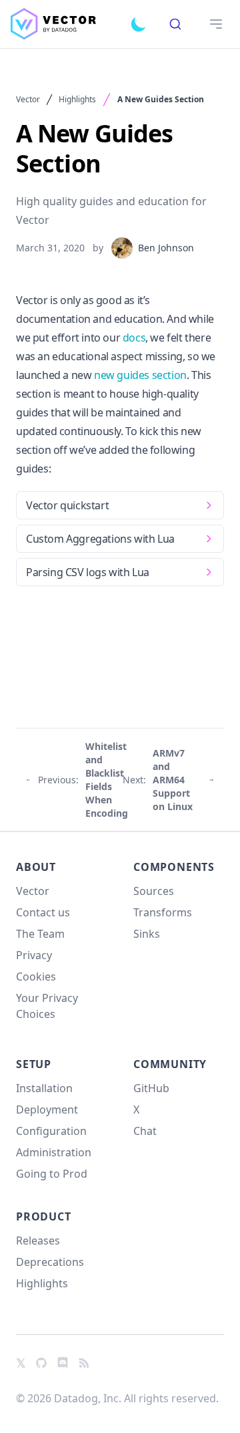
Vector (28, 99)
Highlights (77, 99)
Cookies (36, 976)
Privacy (34, 955)
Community (170, 1064)
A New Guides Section (160, 99)
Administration (53, 1152)
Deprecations (50, 1262)
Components (174, 867)
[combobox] (175, 24)
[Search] (175, 24)
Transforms (162, 912)
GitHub (151, 1088)
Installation (44, 1088)
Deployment (47, 1109)
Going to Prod (51, 1173)
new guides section (140, 375)
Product (43, 1216)
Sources (153, 891)
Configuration (51, 1131)
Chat (145, 1131)
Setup (33, 1064)
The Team (40, 933)
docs (134, 337)
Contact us (43, 912)
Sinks (146, 933)
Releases (38, 1240)
